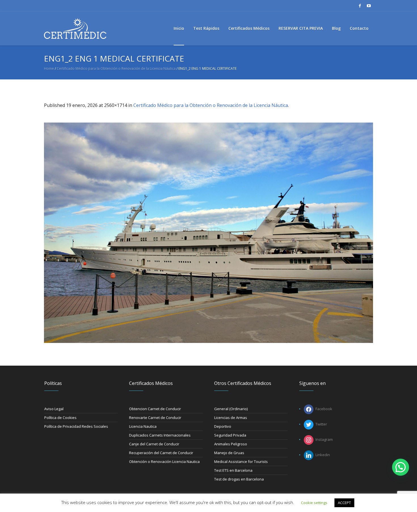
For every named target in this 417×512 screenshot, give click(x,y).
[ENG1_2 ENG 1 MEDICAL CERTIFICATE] (208, 233)
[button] (400, 467)
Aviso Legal (54, 408)
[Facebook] (359, 5)
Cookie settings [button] (314, 502)
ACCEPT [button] (344, 502)
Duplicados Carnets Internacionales (160, 435)
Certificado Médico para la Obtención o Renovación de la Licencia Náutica (116, 68)
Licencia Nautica (143, 426)
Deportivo (222, 426)
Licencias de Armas (230, 417)
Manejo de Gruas (229, 452)
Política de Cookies (60, 417)
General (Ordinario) (231, 408)
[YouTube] (368, 5)
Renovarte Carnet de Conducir (155, 417)
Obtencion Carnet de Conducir (155, 408)
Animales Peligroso (230, 443)
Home (49, 68)
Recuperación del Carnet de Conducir (161, 452)
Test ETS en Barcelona (233, 470)
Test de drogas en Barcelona (239, 479)
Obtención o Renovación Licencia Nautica (164, 461)
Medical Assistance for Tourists (241, 461)
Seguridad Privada (230, 435)
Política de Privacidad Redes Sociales (76, 426)
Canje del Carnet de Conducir (154, 443)
